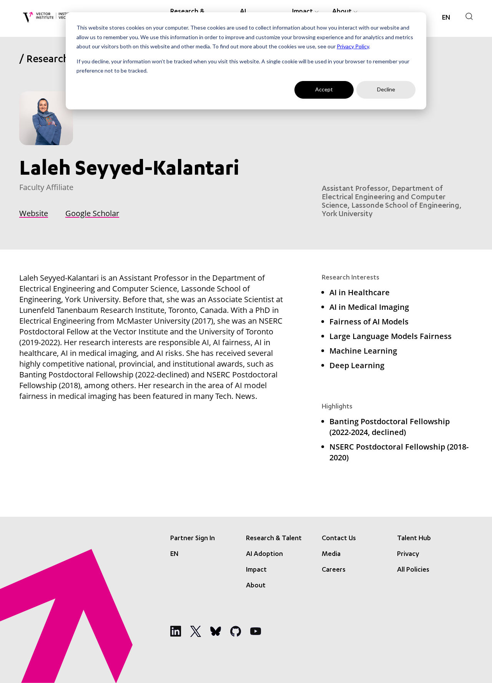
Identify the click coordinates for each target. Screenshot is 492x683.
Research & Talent (274, 538)
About (256, 586)
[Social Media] (175, 631)
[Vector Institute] (49, 17)
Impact (256, 570)
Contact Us (339, 538)
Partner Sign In (192, 538)
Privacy (408, 554)
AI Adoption (264, 554)
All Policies (413, 570)
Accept (324, 89)
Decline (386, 89)
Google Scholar (92, 213)
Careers (334, 570)
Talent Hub (414, 538)
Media (331, 554)
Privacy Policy (353, 46)
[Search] (469, 16)
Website (33, 213)
